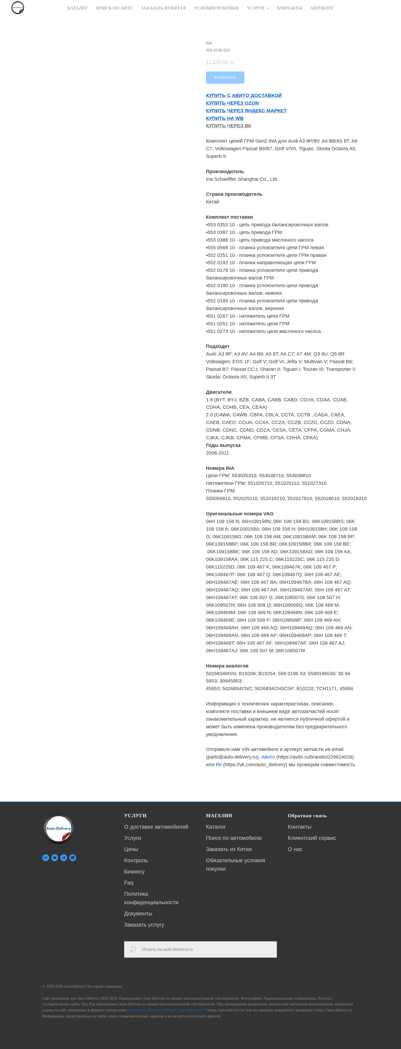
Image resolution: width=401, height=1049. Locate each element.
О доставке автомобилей (156, 827)
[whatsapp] (72, 857)
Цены (131, 849)
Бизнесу (134, 871)
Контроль (136, 860)
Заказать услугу (144, 925)
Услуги (132, 838)
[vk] (45, 857)
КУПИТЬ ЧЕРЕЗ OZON (232, 103)
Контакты (299, 827)
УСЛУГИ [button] (256, 8)
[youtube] (54, 857)
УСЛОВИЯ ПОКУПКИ (216, 8)
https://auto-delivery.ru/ (146, 1010)
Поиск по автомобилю (234, 838)
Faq (128, 883)
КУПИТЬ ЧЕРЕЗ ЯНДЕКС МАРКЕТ (246, 110)
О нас (295, 849)
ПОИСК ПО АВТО (114, 8)
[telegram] (63, 857)
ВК (219, 764)
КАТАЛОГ (77, 8)
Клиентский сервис (312, 838)
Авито (268, 757)
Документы (138, 913)
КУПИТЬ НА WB (225, 118)
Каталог (216, 827)
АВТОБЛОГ (322, 8)
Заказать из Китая (229, 849)
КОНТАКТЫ (289, 8)
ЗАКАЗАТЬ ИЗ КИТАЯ (163, 8)
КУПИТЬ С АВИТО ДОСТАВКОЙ (244, 95)
